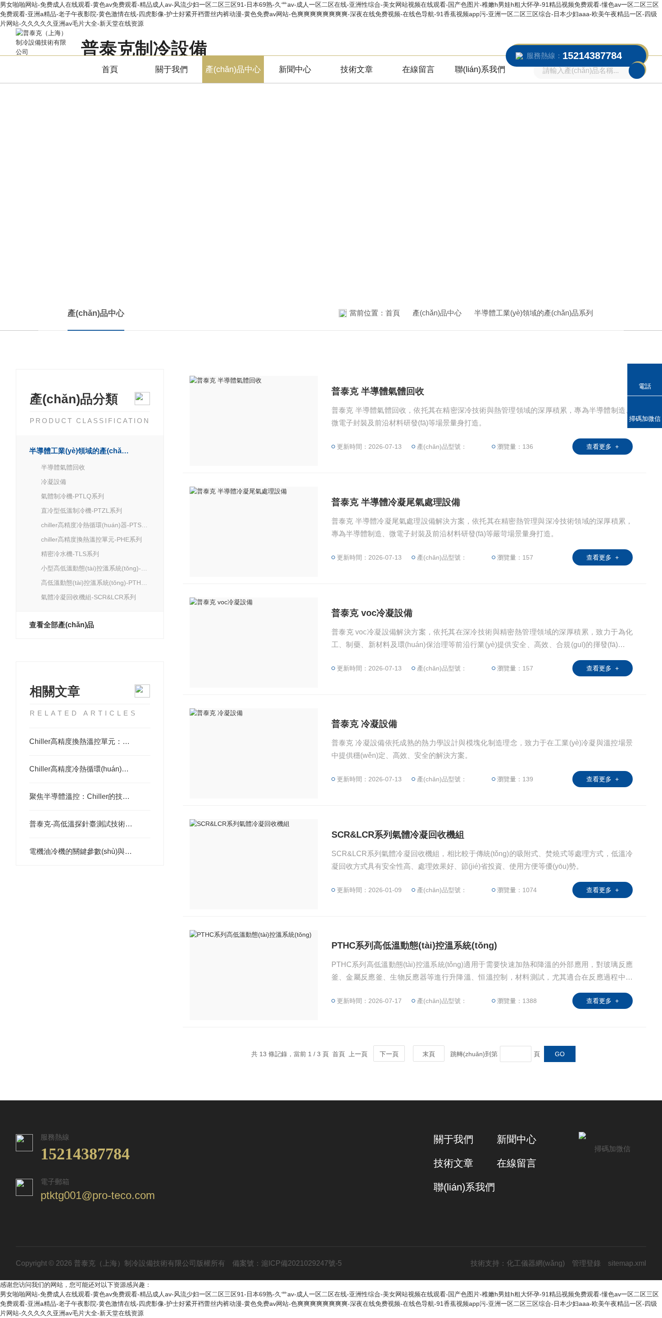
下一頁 (389, 1054)
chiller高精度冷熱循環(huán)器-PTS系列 (95, 525)
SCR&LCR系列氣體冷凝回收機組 (397, 834)
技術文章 (356, 69)
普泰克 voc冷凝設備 (372, 613)
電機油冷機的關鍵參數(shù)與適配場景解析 (89, 851)
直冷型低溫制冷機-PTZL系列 (81, 510)
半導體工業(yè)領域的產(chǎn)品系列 (533, 313)
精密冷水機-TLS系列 (70, 553)
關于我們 (171, 69)
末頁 (428, 1054)
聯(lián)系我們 (480, 69)
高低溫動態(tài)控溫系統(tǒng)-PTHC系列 (95, 582)
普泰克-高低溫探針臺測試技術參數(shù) (89, 824)
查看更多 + (602, 446)
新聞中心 (295, 69)
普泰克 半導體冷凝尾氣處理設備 (395, 502)
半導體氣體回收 (63, 467)
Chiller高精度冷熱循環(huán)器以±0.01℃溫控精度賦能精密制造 (89, 769)
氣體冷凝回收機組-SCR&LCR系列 (88, 597)
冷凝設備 (53, 481)
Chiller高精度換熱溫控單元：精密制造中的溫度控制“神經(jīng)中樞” (89, 741)
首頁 (110, 69)
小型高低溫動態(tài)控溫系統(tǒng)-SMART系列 (95, 568)
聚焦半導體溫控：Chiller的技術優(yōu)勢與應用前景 (89, 796)
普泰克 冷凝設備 (364, 724)
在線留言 (418, 69)
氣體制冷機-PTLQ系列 (72, 496)
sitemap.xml (627, 1263)
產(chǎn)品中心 (233, 69)
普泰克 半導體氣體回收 (377, 391)
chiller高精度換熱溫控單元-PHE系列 (91, 539)
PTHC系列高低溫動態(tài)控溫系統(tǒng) (414, 945)
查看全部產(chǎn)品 (61, 625)
